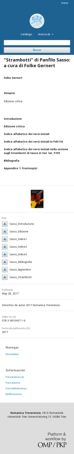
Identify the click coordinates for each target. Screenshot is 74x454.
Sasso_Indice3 (5, 254)
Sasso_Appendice (5, 269)
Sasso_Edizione (5, 231)
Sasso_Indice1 (5, 239)
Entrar (64, 3)
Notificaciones (14, 394)
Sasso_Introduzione (5, 224)
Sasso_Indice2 (5, 247)
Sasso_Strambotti (5, 277)
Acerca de (44, 34)
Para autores (13, 382)
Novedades (12, 354)
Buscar (37, 50)
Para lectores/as (15, 377)
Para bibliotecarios (16, 388)
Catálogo (26, 34)
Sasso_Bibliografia (5, 262)
